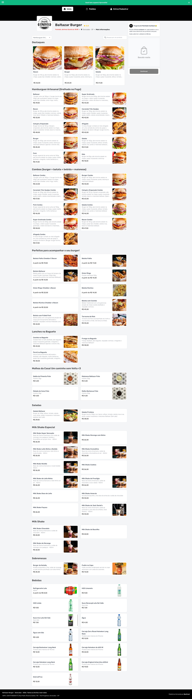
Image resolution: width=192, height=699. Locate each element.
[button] (42, 38)
